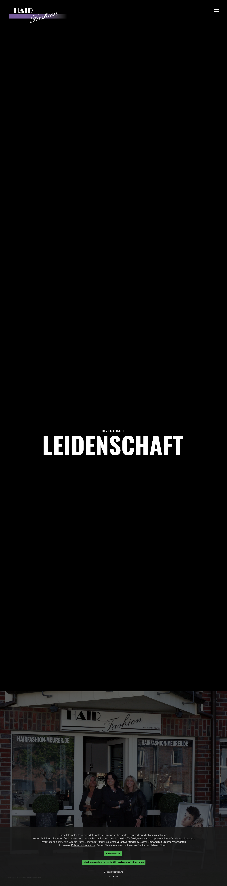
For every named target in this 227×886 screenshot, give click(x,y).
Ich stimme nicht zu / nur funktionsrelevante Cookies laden (114, 862)
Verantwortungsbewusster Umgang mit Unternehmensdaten (151, 841)
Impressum (113, 876)
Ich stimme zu (113, 853)
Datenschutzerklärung (83, 845)
